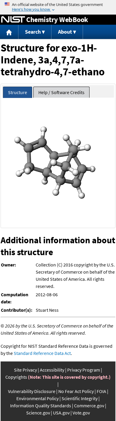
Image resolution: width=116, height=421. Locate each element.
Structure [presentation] (17, 92)
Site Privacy (25, 370)
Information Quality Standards (40, 405)
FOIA (101, 391)
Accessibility (52, 370)
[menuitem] (9, 32)
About (65, 31)
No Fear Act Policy (76, 391)
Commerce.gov (89, 405)
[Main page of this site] (9, 32)
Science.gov (38, 413)
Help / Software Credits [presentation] (61, 92)
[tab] (17, 92)
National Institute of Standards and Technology (13, 20)
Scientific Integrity (80, 398)
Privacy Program (83, 370)
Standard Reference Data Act (42, 353)
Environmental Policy (37, 398)
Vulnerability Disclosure (31, 391)
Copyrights (16, 377)
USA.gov (61, 413)
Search (33, 31)
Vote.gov (81, 413)
